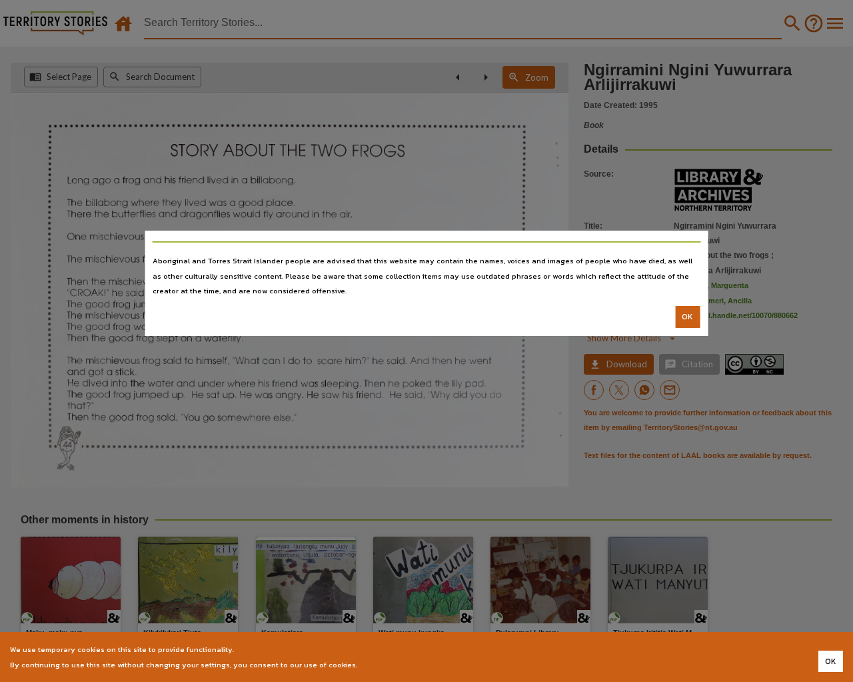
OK (687, 317)
